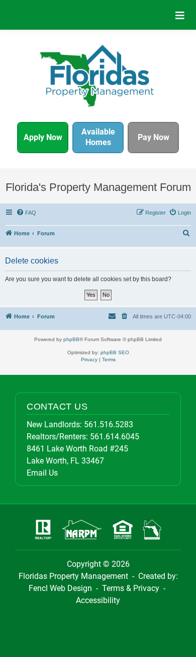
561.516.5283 (108, 424)
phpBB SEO (115, 352)
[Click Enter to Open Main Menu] (179, 15)
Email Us (42, 473)
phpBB (71, 339)
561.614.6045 (114, 436)
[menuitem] (27, 213)
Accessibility (98, 600)
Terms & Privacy (130, 588)
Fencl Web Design (60, 588)
